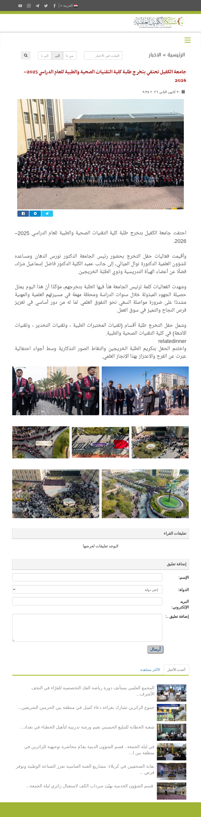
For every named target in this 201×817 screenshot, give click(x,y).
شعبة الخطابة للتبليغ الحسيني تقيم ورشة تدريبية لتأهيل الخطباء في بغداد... (87, 726)
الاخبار (155, 54)
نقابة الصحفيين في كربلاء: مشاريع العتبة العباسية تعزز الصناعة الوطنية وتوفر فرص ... (85, 769)
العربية (68, 5)
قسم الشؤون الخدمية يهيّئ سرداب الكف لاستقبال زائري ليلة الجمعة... (90, 785)
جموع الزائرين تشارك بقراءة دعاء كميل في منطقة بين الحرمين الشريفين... (86, 707)
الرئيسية (176, 54)
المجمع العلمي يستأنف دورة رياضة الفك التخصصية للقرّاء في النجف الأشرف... (92, 690)
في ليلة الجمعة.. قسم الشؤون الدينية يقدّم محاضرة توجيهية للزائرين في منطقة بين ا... (89, 749)
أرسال (155, 649)
